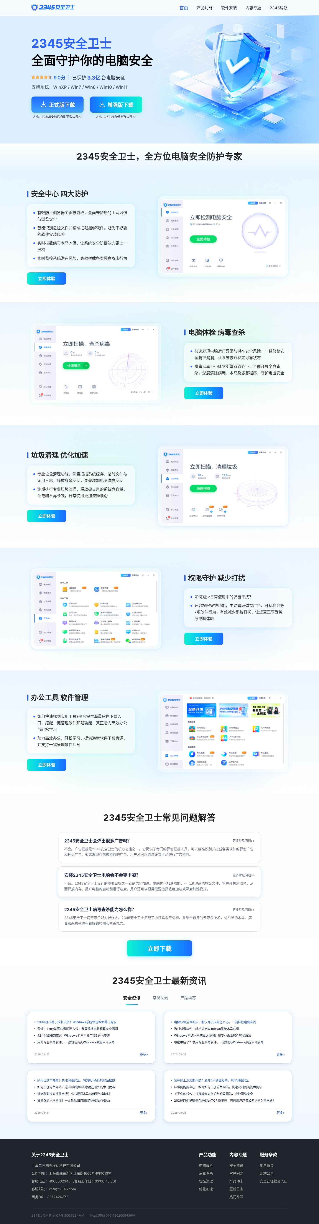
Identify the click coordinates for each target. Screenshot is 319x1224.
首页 (183, 8)
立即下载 (159, 949)
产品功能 (204, 8)
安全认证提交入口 (274, 1181)
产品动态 (236, 1181)
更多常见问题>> (244, 840)
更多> (144, 1054)
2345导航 (279, 8)
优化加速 (206, 1189)
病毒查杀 (206, 1173)
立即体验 (46, 278)
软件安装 (229, 8)
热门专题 (236, 1197)
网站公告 (267, 1173)
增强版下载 (120, 105)
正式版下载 (62, 105)
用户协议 (267, 1165)
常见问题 (236, 1173)
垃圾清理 (206, 1181)
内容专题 (253, 8)
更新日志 (236, 1189)
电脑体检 (206, 1165)
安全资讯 (236, 1165)
